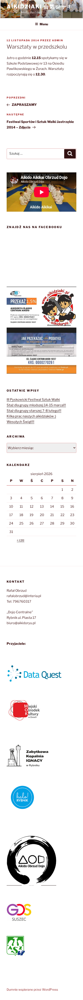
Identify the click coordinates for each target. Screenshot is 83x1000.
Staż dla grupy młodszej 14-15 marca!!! (36, 405)
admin (57, 40)
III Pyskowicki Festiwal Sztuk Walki (33, 400)
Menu (44, 24)
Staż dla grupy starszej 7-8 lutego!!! (34, 411)
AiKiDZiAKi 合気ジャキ (40, 6)
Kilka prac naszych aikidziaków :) (31, 416)
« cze (20, 540)
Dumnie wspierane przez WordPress (32, 989)
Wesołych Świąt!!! (20, 422)
